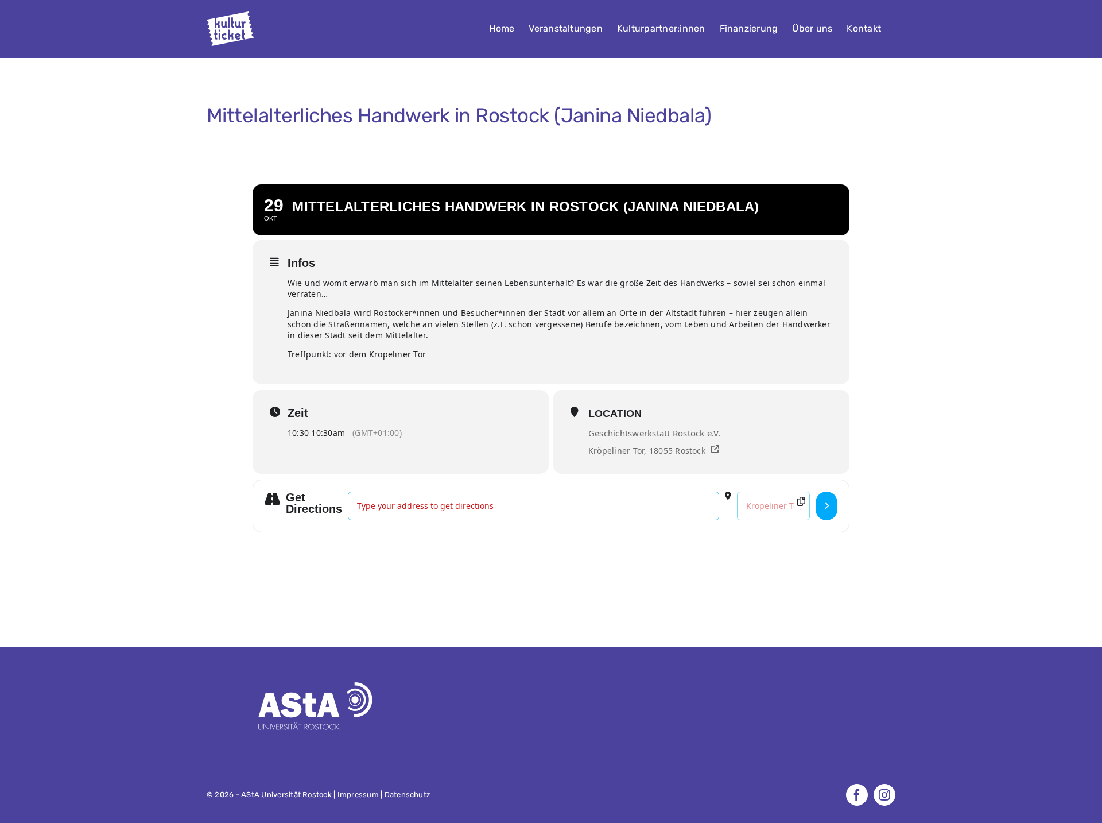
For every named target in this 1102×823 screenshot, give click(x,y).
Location (615, 413)
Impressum (358, 794)
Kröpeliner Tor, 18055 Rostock (646, 450)
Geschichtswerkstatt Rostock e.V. (654, 433)
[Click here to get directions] (826, 506)
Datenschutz (408, 794)
